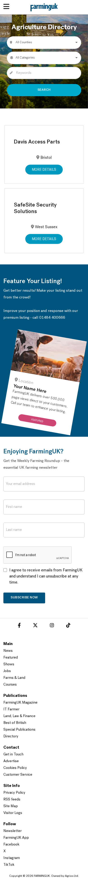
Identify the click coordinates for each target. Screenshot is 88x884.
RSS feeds (11, 799)
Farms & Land (14, 678)
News (8, 651)
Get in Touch (13, 754)
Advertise (11, 761)
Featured (10, 657)
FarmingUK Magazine (20, 702)
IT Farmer (11, 709)
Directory (10, 736)
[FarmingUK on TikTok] (68, 626)
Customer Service (17, 775)
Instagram (11, 858)
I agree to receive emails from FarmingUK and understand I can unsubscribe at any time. (46, 576)
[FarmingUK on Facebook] (19, 626)
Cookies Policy (15, 768)
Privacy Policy (14, 793)
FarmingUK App (16, 838)
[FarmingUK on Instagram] (52, 626)
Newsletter (12, 831)
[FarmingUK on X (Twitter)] (35, 626)
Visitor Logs (12, 813)
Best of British (14, 723)
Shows (8, 664)
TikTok (8, 865)
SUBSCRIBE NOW (24, 597)
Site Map (10, 806)
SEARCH (44, 90)
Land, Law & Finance (19, 716)
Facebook (11, 844)
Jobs (7, 671)
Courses (10, 684)
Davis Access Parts (37, 142)
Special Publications (19, 730)
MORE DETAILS (44, 170)
